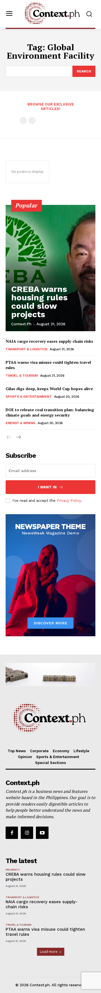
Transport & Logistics (26, 349)
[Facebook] (12, 833)
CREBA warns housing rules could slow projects (39, 301)
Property (12, 869)
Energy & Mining (20, 423)
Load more (49, 951)
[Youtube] (42, 833)
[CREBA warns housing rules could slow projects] (50, 268)
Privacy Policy (69, 500)
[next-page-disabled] (32, 120)
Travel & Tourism (22, 375)
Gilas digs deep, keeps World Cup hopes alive (49, 388)
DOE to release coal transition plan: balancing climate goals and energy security (50, 412)
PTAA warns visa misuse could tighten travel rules (48, 365)
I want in (47, 487)
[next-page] (18, 437)
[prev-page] (23, 120)
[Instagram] (27, 833)
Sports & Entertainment (29, 397)
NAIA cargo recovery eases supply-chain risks (50, 341)
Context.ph (21, 324)
